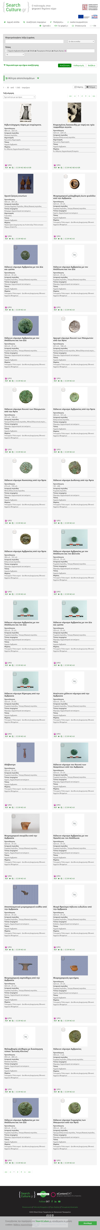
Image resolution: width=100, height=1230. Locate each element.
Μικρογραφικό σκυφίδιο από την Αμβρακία (20, 836)
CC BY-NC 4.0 (70, 239)
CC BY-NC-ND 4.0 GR (23, 167)
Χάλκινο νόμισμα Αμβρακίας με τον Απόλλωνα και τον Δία (70, 268)
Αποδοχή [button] (88, 1223)
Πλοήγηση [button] (57, 22)
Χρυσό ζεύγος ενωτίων (15, 195)
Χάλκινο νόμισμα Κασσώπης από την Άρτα (25, 480)
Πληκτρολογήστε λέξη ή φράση (19, 37)
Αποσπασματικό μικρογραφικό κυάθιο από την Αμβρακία (25, 907)
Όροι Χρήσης (54, 1207)
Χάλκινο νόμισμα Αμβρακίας (67, 1049)
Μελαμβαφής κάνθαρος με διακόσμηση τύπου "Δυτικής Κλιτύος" (23, 1050)
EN (95, 25)
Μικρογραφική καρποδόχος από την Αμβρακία (22, 978)
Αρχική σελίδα (13, 22)
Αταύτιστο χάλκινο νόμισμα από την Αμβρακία (71, 694)
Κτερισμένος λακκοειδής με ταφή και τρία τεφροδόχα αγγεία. (73, 125)
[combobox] (81, 41)
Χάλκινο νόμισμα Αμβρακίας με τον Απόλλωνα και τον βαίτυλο (70, 552)
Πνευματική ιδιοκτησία (69, 1207)
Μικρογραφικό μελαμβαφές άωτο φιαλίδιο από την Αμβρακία (74, 196)
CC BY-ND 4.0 (21, 239)
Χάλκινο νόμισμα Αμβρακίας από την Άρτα (74, 409)
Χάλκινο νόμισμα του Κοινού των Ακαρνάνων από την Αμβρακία (69, 765)
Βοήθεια (91, 65)
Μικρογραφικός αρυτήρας (66, 977)
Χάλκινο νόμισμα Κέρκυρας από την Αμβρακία (22, 694)
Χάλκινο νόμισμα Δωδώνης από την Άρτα (73, 480)
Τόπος (8, 47)
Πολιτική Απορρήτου (40, 1207)
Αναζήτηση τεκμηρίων (36, 22)
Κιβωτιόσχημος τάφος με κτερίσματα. (23, 124)
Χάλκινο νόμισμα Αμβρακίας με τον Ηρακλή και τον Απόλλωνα (70, 836)
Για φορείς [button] (62, 25)
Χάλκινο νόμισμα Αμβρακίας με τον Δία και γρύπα (23, 268)
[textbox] (68, 51)
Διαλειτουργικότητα (79, 22)
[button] (21, 65)
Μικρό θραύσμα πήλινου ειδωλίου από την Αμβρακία (72, 907)
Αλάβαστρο (9, 764)
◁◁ (70, 96)
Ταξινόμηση (8, 93)
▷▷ (94, 96)
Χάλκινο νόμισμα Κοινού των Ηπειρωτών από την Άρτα (24, 410)
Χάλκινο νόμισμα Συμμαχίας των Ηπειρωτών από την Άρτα (69, 1121)
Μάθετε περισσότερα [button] (22, 1225)
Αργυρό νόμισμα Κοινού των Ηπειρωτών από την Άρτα (73, 339)
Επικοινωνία (80, 25)
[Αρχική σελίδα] (29, 7)
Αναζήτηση (65, 65)
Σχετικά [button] (45, 25)
